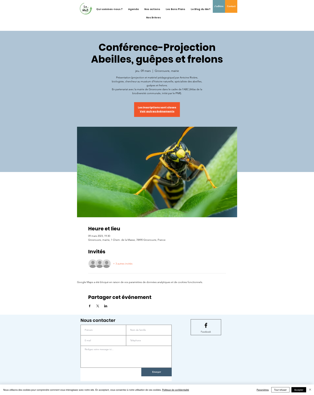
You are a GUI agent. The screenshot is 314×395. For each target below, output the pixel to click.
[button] (109, 9)
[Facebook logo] (206, 325)
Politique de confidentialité (175, 389)
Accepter (298, 389)
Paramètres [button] (263, 389)
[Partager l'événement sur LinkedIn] (105, 306)
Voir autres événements (157, 111)
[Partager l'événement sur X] (97, 306)
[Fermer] (310, 389)
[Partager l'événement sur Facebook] (89, 306)
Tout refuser (280, 389)
